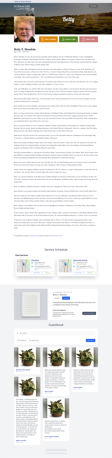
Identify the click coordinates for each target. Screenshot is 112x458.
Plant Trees (48, 272)
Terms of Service (60, 450)
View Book (57, 298)
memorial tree (34, 236)
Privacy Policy (51, 450)
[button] (23, 264)
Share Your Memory (89, 313)
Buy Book (66, 298)
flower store (58, 236)
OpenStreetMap (57, 453)
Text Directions (36, 272)
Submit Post (90, 340)
